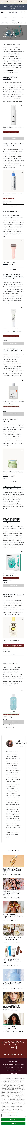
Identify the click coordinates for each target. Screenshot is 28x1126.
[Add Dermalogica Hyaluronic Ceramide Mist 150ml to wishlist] (22, 172)
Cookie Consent (13, 1073)
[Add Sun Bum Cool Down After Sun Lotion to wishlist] (22, 619)
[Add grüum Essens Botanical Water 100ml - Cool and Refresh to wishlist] (22, 380)
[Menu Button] (1, 12)
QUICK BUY (13, 206)
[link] (22, 12)
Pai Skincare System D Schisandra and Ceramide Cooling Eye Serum (13, 276)
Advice (6, 17)
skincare (10, 70)
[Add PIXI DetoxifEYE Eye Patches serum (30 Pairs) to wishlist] (22, 450)
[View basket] (24, 12)
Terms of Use (15, 1112)
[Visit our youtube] (15, 1054)
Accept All (13, 1123)
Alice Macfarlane (21, 742)
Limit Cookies (13, 1119)
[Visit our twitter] (8, 1054)
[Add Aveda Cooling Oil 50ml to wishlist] (22, 690)
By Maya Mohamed (17, 988)
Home (2, 22)
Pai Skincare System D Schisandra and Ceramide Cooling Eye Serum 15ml (12, 331)
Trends (23, 17)
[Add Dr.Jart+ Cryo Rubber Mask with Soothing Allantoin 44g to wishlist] (22, 551)
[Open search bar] (4, 12)
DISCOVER (6, 28)
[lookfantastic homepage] (13, 12)
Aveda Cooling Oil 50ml (9, 712)
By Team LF (14, 920)
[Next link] (26, 18)
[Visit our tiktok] (18, 1054)
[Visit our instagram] (11, 1054)
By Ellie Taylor (16, 942)
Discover (12, 22)
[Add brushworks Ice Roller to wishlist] (22, 241)
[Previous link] (1, 18)
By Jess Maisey (15, 874)
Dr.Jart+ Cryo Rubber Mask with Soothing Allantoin (11, 520)
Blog (7, 22)
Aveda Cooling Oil (10, 663)
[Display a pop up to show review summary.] (14, 475)
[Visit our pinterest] (22, 1054)
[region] (13, 1100)
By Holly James (16, 897)
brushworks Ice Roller (12, 211)
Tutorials (14, 17)
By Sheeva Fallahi (17, 1031)
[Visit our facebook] (5, 1054)
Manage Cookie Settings (13, 1115)
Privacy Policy (6, 1112)
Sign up (13, 1047)
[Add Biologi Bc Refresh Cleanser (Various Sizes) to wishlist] (22, 106)
